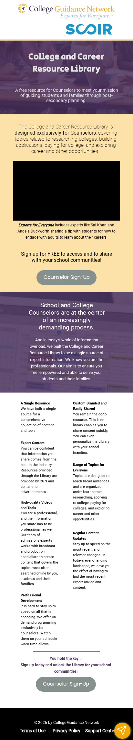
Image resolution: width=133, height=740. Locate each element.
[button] (122, 731)
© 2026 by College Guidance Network (66, 722)
